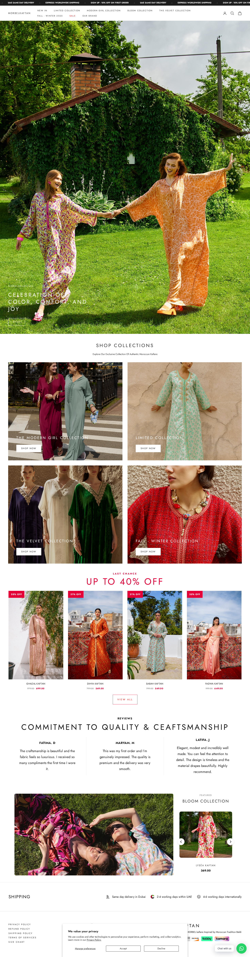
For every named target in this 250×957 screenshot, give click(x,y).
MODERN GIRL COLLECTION (104, 10)
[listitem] (36, 640)
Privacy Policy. (94, 940)
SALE (73, 15)
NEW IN (42, 10)
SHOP (16, 321)
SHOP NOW (28, 448)
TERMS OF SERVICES (23, 937)
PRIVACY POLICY (20, 924)
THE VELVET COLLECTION (175, 10)
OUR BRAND (89, 15)
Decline (161, 948)
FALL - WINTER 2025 (50, 15)
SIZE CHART (17, 942)
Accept (123, 948)
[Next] (230, 841)
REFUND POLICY (19, 929)
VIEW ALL (125, 699)
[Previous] (181, 841)
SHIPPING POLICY (21, 933)
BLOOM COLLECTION (140, 10)
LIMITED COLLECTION (67, 10)
